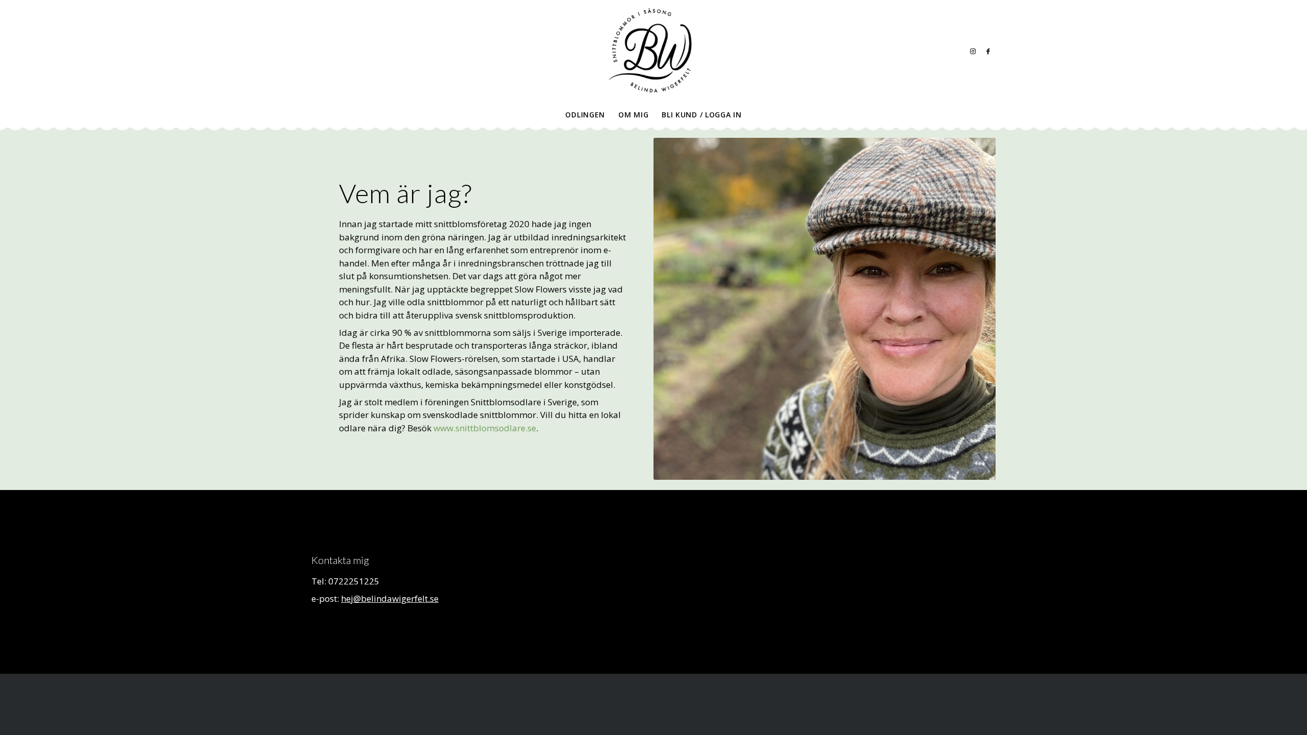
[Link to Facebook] (988, 51)
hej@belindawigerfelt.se (390, 598)
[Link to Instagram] (972, 51)
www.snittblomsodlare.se (484, 428)
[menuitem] (585, 115)
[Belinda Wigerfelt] (653, 51)
